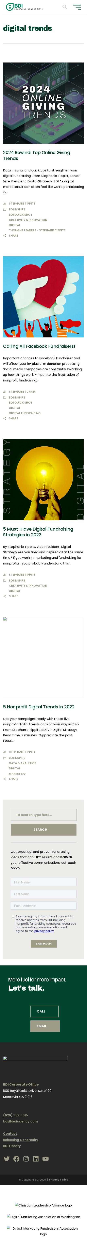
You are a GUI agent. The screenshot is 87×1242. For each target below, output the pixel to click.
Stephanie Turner (22, 392)
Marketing (17, 774)
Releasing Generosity (20, 1140)
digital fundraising (25, 413)
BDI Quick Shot (20, 215)
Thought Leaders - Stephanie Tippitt (37, 230)
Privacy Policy (58, 1179)
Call (41, 1011)
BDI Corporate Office (21, 1084)
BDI (37, 1179)
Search (40, 829)
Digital (14, 225)
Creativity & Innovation (28, 220)
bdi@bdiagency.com (20, 1121)
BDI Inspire (17, 209)
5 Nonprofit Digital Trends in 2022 (38, 707)
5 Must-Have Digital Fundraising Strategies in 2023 (38, 532)
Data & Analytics (22, 763)
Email (42, 1026)
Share (13, 236)
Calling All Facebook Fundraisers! (39, 346)
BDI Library (12, 1146)
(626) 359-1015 (15, 1115)
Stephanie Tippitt (22, 203)
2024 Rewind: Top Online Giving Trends (36, 155)
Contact (10, 1133)
